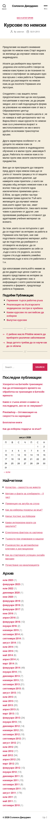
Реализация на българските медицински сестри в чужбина (25, 306)
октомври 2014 (11, 634)
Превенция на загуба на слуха (22, 503)
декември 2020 (11, 592)
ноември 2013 (11, 680)
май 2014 (8, 655)
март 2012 (8, 763)
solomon (20, 31)
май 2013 (8, 705)
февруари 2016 (11, 621)
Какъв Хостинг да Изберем (20, 516)
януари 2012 (10, 772)
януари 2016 (10, 626)
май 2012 (8, 755)
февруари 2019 (11, 601)
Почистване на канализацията (22, 565)
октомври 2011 (11, 784)
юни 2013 (8, 701)
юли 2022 (8, 588)
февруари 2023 (11, 584)
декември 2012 (11, 726)
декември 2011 (11, 776)
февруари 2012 (11, 767)
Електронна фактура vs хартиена (24, 532)
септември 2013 (12, 688)
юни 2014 (8, 651)
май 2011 (8, 801)
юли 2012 (8, 747)
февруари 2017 (11, 609)
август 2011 (9, 792)
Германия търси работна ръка (25, 300)
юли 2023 (8, 580)
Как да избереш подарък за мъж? (22, 429)
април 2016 (9, 617)
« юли (7, 472)
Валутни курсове (17, 320)
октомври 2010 (11, 805)
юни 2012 (8, 751)
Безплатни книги (12, 422)
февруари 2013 (11, 717)
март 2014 (8, 663)
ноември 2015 (11, 630)
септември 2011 (12, 788)
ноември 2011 (11, 780)
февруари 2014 (11, 667)
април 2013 (9, 709)
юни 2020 (8, 596)
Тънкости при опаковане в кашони (24, 538)
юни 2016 (8, 613)
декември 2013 (11, 676)
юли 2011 (8, 797)
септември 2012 (12, 738)
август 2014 (9, 642)
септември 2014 (12, 638)
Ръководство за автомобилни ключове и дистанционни (21, 546)
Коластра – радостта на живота (23, 487)
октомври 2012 (11, 734)
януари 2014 (10, 672)
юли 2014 (8, 646)
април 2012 (9, 759)
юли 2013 (8, 697)
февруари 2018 (11, 605)
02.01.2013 (34, 31)
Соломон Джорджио (25, 5)
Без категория (25, 18)
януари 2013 (10, 722)
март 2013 (8, 713)
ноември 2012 (11, 730)
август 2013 (9, 692)
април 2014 (9, 659)
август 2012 (9, 742)
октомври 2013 (11, 684)
